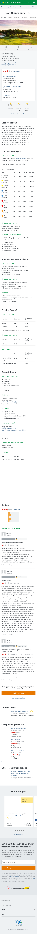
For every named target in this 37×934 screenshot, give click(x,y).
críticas (16, 510)
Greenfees (6, 95)
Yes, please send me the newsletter (18, 868)
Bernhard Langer (20, 159)
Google (11, 565)
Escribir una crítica (18, 693)
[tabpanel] (18, 812)
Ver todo (4, 762)
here (34, 878)
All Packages (18, 834)
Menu (34, 2)
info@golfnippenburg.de (9, 63)
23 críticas (16, 71)
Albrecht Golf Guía (13, 2)
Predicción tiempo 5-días (18, 114)
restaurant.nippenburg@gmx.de (11, 402)
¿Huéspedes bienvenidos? (11, 87)
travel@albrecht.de (14, 876)
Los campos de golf (9, 76)
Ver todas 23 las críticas (18, 698)
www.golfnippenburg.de (9, 65)
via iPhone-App (29, 654)
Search (29, 2)
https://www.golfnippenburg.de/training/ (14, 430)
